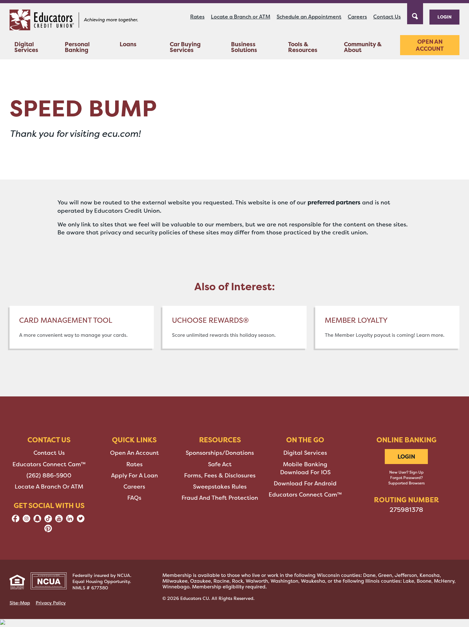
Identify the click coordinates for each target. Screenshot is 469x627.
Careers (357, 16)
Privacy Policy (51, 603)
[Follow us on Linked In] (70, 520)
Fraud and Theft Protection (220, 498)
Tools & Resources (302, 47)
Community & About (363, 47)
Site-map (20, 603)
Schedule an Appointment (309, 16)
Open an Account (430, 45)
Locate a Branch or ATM (240, 16)
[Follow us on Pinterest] (48, 530)
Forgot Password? (406, 478)
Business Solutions (244, 47)
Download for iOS (305, 472)
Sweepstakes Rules (220, 487)
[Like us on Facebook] (15, 520)
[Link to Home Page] (74, 21)
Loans (128, 44)
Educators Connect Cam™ (49, 464)
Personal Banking (77, 47)
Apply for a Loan (134, 475)
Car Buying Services (185, 47)
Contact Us (387, 16)
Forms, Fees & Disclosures (220, 475)
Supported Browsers (406, 483)
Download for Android (305, 483)
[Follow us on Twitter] (81, 520)
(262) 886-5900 (48, 475)
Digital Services (26, 47)
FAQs (134, 498)
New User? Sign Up (406, 472)
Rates (197, 16)
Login (444, 17)
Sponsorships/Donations (220, 453)
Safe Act (220, 464)
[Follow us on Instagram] (26, 520)
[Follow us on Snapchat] (37, 520)
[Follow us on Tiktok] (48, 520)
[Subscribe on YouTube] (59, 520)
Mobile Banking (305, 464)
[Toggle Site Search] (415, 13)
